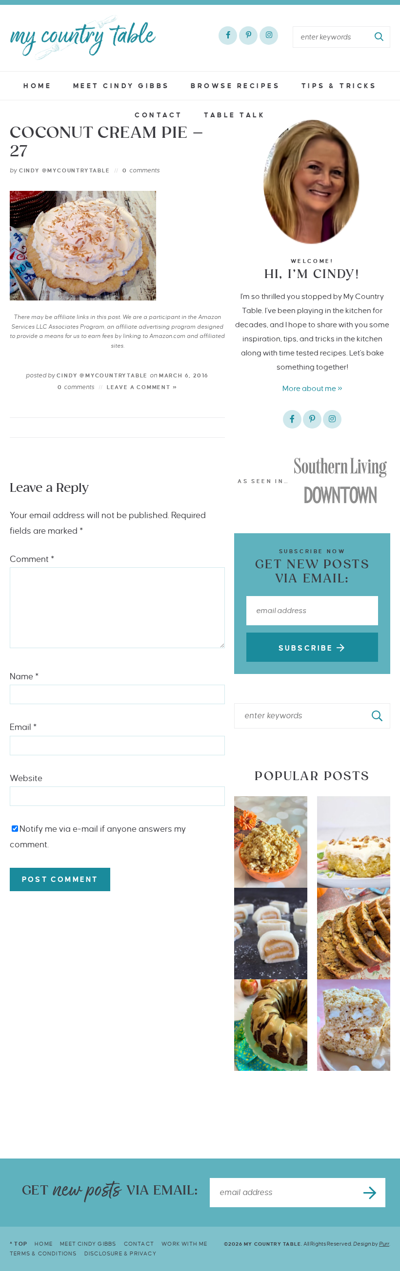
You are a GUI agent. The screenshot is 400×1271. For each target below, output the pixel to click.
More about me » (312, 388)
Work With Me (184, 1244)
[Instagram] (269, 35)
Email (23, 727)
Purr (384, 1244)
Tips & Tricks (339, 86)
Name (24, 676)
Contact (159, 115)
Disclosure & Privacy (120, 1253)
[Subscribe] (370, 1192)
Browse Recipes (235, 86)
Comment (32, 559)
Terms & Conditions (43, 1253)
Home (37, 86)
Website (26, 778)
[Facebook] (228, 35)
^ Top (18, 1244)
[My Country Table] (83, 37)
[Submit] (379, 37)
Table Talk (234, 115)
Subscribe (308, 648)
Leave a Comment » (142, 387)
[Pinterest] (248, 35)
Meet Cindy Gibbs (121, 86)
